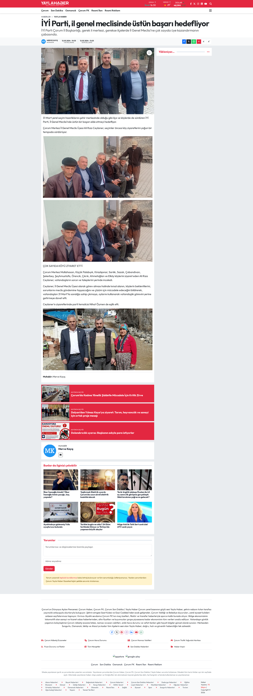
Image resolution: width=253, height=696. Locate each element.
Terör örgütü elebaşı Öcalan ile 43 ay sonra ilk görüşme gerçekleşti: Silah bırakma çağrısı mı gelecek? (133, 494)
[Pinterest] (122, 632)
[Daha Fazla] (199, 41)
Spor (150, 687)
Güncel (62, 685)
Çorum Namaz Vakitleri (141, 640)
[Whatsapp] (141, 632)
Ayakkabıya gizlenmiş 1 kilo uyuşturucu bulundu (56, 525)
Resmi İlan (97, 10)
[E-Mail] (60, 455)
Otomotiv (94, 687)
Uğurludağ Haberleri (53, 690)
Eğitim (186, 682)
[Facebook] (112, 632)
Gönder (49, 568)
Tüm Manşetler (93, 646)
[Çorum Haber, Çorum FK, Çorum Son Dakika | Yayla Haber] (55, 4)
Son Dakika (57, 10)
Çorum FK (83, 10)
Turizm (185, 687)
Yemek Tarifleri (88, 690)
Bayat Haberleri (71, 682)
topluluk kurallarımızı (69, 577)
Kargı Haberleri (99, 685)
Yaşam (72, 690)
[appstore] (118, 656)
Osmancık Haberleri (75, 687)
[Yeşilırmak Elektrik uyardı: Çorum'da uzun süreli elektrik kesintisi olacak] (97, 479)
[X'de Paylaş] (188, 41)
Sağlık (124, 687)
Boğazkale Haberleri (94, 682)
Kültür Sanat (118, 685)
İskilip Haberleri (79, 685)
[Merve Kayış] (49, 450)
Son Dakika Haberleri (139, 646)
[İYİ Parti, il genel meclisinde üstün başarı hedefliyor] (97, 81)
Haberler (46, 17)
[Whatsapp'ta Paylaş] (193, 41)
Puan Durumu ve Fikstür (54, 646)
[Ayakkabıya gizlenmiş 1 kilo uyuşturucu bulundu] (60, 511)
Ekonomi (48, 685)
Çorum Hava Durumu (97, 640)
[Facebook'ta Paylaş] (184, 41)
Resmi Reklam (112, 10)
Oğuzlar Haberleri (180, 685)
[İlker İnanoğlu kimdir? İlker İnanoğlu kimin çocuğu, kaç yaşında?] (60, 479)
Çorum (45, 10)
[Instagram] (126, 632)
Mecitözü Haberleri (158, 685)
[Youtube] (136, 632)
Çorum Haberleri (116, 682)
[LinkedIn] (131, 632)
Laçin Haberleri (137, 685)
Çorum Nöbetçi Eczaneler (56, 640)
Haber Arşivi (179, 646)
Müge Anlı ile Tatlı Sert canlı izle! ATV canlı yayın (132, 525)
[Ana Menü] (210, 10)
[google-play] (133, 656)
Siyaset (137, 687)
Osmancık (70, 10)
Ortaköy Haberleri (52, 687)
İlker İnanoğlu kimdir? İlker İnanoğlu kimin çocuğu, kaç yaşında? (56, 494)
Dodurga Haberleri (169, 682)
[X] (117, 632)
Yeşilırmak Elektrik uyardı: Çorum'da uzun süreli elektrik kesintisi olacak (94, 494)
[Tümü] (208, 51)
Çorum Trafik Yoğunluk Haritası (187, 640)
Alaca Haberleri (51, 682)
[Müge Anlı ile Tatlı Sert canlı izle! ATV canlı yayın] (134, 511)
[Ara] (211, 4)
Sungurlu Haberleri (167, 687)
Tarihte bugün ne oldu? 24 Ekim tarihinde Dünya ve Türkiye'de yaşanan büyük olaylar (95, 527)
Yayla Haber (60, 17)
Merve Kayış (65, 449)
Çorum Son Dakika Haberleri (142, 682)
